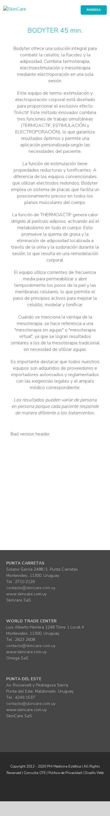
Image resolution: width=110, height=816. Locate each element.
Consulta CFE (35, 772)
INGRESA (94, 10)
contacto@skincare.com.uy (30, 588)
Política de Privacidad (65, 772)
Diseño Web (94, 772)
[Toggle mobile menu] (104, 22)
